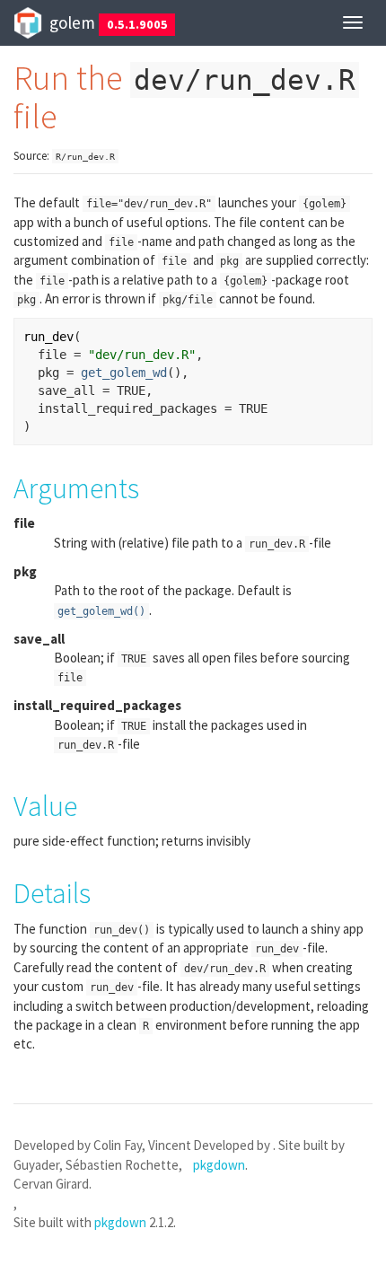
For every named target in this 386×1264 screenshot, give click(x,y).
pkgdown (120, 1222)
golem (72, 22)
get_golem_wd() (101, 611)
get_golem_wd (124, 372)
